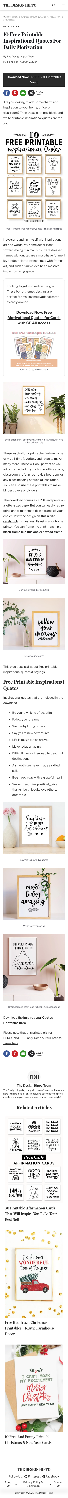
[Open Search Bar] (53, 5)
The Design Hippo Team (20, 56)
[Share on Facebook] (6, 93)
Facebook (52, 1476)
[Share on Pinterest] (15, 93)
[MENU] (63, 5)
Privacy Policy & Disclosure (33, 1484)
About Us (8, 1484)
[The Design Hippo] (19, 5)
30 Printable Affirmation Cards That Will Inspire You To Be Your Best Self (31, 1214)
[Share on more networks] (31, 93)
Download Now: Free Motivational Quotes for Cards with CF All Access (34, 317)
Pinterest (34, 1476)
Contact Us (59, 1484)
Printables (11, 26)
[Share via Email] (23, 93)
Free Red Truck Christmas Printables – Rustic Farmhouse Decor (30, 1328)
